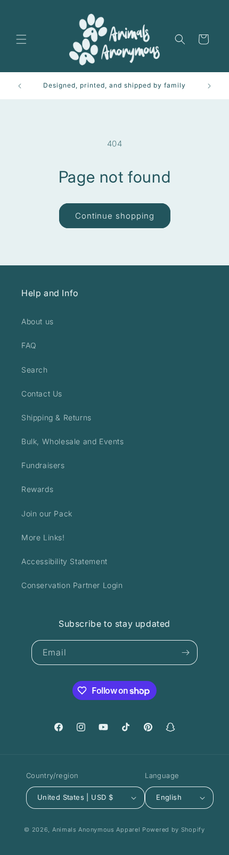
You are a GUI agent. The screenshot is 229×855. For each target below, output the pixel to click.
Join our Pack (46, 513)
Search (34, 369)
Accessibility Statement (64, 561)
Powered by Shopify (173, 829)
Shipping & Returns (56, 417)
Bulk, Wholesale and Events (72, 441)
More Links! (43, 537)
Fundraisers (43, 465)
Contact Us (41, 393)
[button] (21, 39)
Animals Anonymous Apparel (96, 829)
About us (37, 321)
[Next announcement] (209, 86)
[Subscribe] (185, 652)
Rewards (37, 489)
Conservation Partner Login (72, 585)
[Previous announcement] (19, 86)
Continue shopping (114, 216)
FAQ (29, 345)
